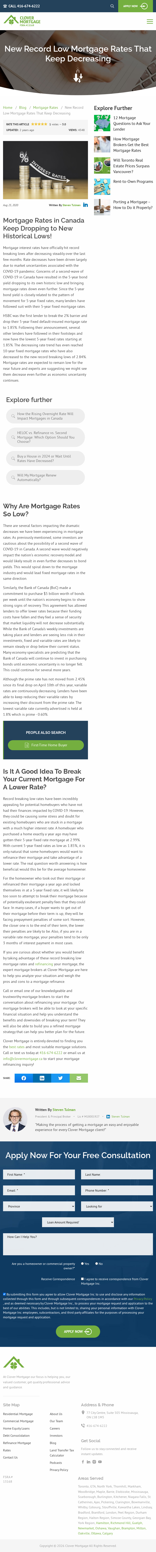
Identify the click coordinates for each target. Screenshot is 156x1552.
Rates (7, 1450)
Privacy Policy (143, 1299)
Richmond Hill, (121, 1523)
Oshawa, (101, 1528)
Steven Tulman (72, 205)
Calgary (107, 1533)
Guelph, (137, 1523)
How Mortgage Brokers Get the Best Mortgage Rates (131, 144)
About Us (56, 1414)
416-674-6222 (51, 1052)
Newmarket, (86, 1528)
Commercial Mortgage (18, 1421)
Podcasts (56, 1463)
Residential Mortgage (18, 1414)
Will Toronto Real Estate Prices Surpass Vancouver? (131, 166)
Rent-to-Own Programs (133, 181)
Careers (55, 1428)
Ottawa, (96, 1533)
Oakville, (84, 1533)
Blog (23, 107)
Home (8, 107)
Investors (56, 1435)
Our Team (56, 1421)
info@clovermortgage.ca (23, 1058)
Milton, (141, 1528)
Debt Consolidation (16, 1435)
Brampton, (128, 1528)
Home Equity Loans (16, 1428)
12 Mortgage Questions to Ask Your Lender (132, 123)
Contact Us (10, 1457)
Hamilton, (103, 1523)
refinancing (44, 964)
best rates (17, 1046)
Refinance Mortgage (17, 1443)
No (100, 1264)
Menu (150, 21)
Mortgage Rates (46, 107)
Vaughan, (114, 1528)
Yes (86, 1264)
